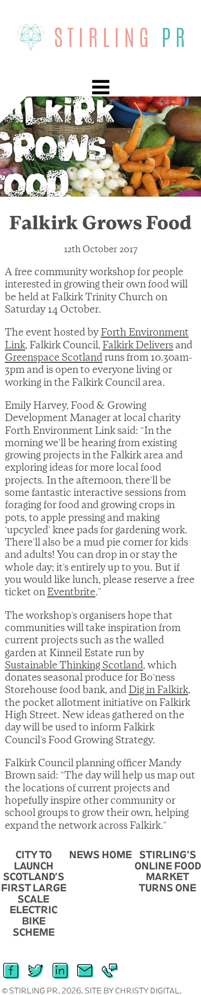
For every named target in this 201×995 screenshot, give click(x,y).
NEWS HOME (100, 854)
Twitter (35, 966)
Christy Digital (147, 990)
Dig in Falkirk (158, 690)
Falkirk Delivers (137, 345)
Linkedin (60, 966)
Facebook (10, 966)
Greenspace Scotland (53, 357)
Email (84, 966)
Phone (109, 966)
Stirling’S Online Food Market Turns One (168, 871)
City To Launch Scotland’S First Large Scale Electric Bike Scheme (33, 893)
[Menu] (101, 87)
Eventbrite (71, 592)
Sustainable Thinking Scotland (74, 665)
